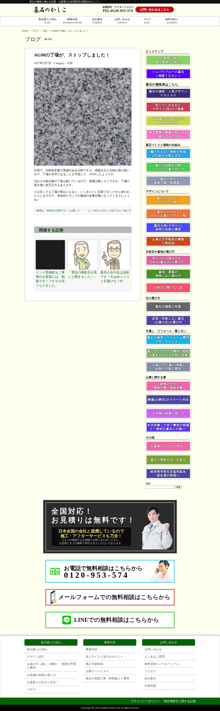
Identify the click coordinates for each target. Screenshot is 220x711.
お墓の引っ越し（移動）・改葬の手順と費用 (51, 665)
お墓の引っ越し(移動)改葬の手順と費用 (168, 366)
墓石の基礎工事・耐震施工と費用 (107, 678)
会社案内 (97, 21)
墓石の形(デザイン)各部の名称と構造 (168, 227)
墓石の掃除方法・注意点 (168, 459)
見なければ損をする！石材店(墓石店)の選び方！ (168, 260)
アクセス (150, 671)
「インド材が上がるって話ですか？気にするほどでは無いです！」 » (108, 212)
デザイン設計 (35, 656)
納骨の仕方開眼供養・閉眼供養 (168, 385)
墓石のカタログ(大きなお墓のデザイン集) (168, 213)
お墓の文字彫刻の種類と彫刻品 (168, 241)
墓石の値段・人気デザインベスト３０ (168, 93)
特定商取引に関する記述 (180, 701)
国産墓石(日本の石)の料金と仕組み (168, 120)
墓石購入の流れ (47, 21)
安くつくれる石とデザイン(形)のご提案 (168, 106)
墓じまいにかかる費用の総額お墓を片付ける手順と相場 (168, 353)
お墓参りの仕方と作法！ (168, 446)
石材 (45, 31)
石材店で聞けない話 (168, 287)
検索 (148, 483)
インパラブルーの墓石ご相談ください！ (168, 73)
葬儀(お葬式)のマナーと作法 (168, 399)
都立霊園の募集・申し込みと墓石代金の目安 (168, 134)
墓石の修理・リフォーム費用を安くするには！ (168, 339)
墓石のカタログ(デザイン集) (168, 200)
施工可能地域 (94, 664)
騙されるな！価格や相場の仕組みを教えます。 (168, 153)
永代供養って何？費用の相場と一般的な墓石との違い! (168, 427)
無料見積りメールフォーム (161, 664)
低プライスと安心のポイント (104, 656)
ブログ (147, 21)
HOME (25, 31)
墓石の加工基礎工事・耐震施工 (168, 180)
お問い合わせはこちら (154, 9)
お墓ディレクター (97, 671)
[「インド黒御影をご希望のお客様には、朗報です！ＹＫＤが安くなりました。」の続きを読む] (50, 254)
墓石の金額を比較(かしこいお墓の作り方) (168, 167)
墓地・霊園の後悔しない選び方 (168, 273)
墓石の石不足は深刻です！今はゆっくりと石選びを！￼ (114, 277)
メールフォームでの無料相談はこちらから (114, 597)
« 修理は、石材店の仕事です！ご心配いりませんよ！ (57, 212)
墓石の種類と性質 (168, 306)
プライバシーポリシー (145, 701)
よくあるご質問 (154, 656)
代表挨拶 (150, 685)
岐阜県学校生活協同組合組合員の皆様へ (168, 473)
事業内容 (72, 21)
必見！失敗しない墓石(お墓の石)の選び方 (168, 320)
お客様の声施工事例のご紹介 (168, 59)
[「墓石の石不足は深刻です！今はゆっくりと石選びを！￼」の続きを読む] (115, 254)
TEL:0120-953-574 (117, 11)
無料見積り (171, 21)
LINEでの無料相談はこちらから (116, 620)
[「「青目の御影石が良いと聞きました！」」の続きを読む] (82, 254)
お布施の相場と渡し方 (168, 413)
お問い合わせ (122, 21)
